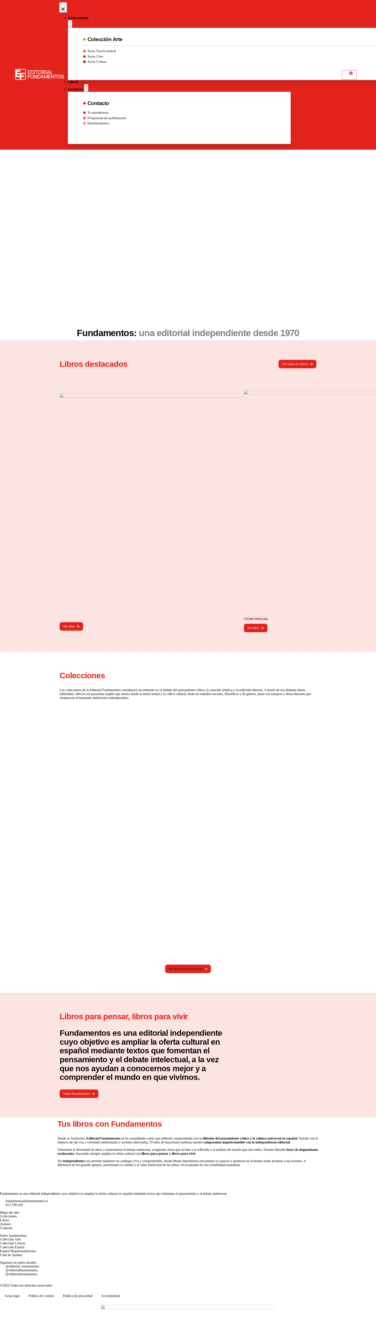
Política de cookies (41, 1296)
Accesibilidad (110, 1296)
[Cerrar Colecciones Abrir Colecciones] (70, 24)
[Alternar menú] (63, 7)
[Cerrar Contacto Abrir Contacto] (86, 88)
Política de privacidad (77, 1296)
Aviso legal (12, 1296)
